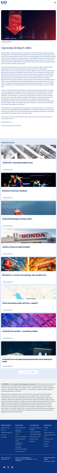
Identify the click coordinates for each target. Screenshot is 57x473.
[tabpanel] (28, 257)
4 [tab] (30, 372)
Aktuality (46, 428)
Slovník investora (34, 439)
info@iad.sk (18, 460)
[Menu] (55, 2)
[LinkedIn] (12, 467)
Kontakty (46, 446)
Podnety (46, 443)
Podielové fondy (5, 428)
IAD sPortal (46, 441)
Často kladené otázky (35, 434)
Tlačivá (17, 434)
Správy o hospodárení (21, 436)
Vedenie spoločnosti (49, 432)
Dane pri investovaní (35, 436)
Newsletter (32, 441)
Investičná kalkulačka (35, 432)
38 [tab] (33, 372)
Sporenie (3, 430)
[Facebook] (4, 467)
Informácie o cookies (49, 461)
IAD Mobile (3, 437)
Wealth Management (6, 432)
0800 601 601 (29, 459)
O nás (45, 430)
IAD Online (3, 435)
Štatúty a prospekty (20, 428)
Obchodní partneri (48, 439)
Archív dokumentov (20, 451)
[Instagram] (8, 467)
